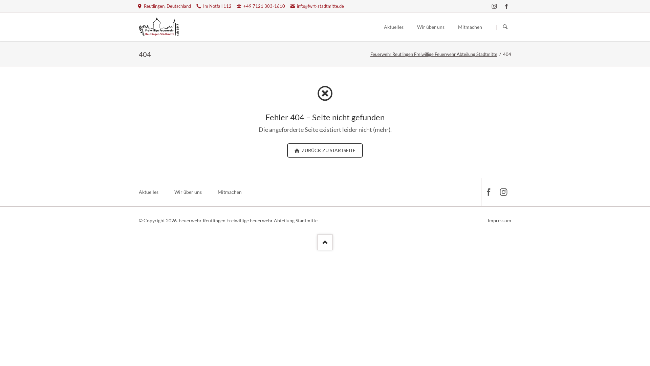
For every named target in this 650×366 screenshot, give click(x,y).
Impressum (499, 220)
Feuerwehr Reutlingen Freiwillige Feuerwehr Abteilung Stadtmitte (433, 54)
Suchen (505, 27)
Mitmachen (230, 192)
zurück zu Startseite (328, 150)
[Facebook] (506, 6)
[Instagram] (494, 6)
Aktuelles (148, 192)
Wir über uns (188, 192)
